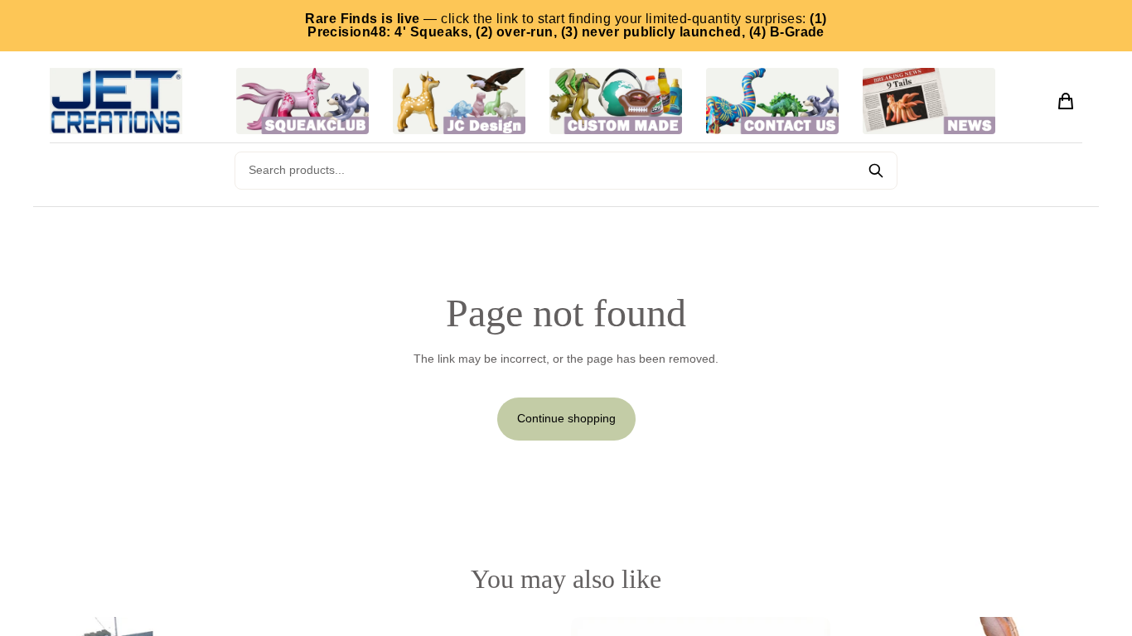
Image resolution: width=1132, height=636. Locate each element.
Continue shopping (566, 418)
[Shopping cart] (1065, 101)
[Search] (876, 171)
